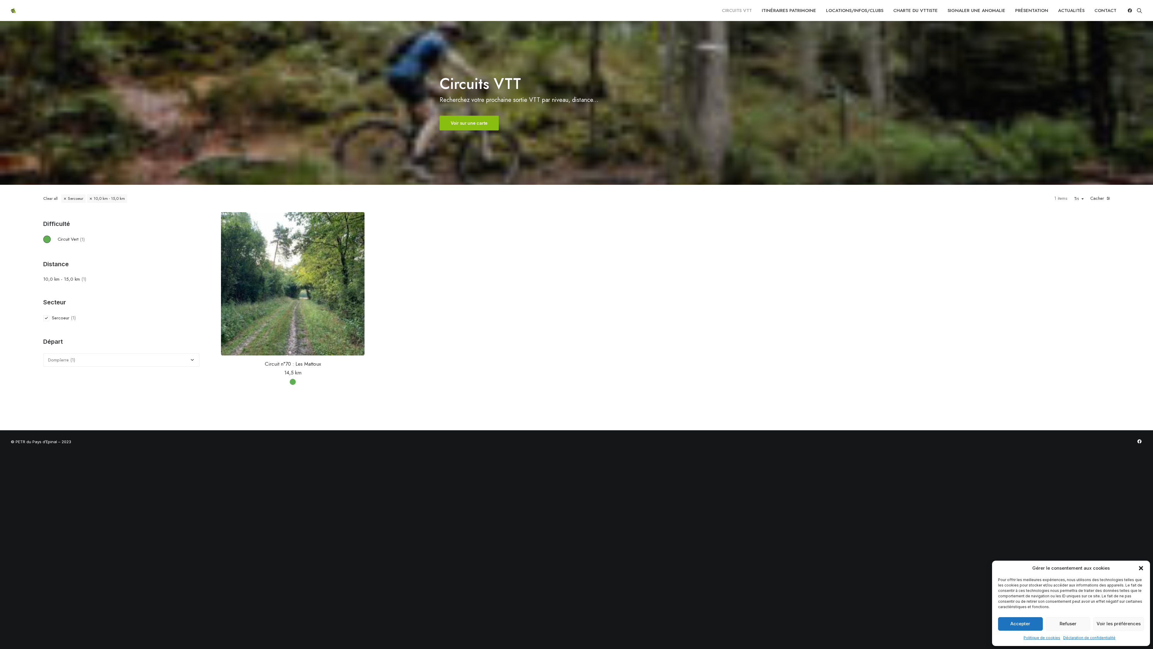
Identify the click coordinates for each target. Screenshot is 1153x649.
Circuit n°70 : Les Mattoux (293, 363)
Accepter (1020, 623)
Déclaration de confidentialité (1089, 637)
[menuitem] (737, 10)
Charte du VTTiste (915, 10)
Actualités (1071, 10)
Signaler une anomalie (976, 10)
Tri (1076, 199)
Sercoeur (75, 198)
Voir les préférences (1119, 623)
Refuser (1068, 623)
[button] (1141, 568)
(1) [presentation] (82, 239)
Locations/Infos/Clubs (854, 10)
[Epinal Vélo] (13, 10)
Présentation (1031, 10)
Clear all (50, 198)
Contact (1105, 10)
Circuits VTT (737, 10)
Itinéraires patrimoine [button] (789, 10)
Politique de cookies (1042, 637)
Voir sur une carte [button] (469, 123)
